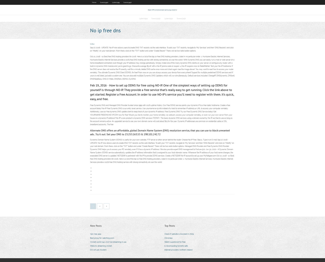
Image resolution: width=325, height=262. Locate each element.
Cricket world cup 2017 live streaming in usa (108, 242)
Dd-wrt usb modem (98, 250)
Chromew (168, 238)
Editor (92, 44)
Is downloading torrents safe (176, 246)
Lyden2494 (116, 2)
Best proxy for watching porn (102, 238)
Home (94, 2)
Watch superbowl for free (174, 242)
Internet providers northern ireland (178, 250)
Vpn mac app (95, 234)
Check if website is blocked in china (179, 234)
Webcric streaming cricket (101, 246)
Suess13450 (104, 2)
